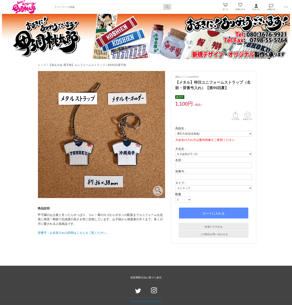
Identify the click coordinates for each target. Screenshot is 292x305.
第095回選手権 (116, 64)
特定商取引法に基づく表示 (146, 277)
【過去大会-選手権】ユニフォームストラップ (76, 64)
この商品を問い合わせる (213, 234)
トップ (42, 64)
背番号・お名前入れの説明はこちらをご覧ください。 (73, 232)
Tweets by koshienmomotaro (146, 301)
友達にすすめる (214, 226)
